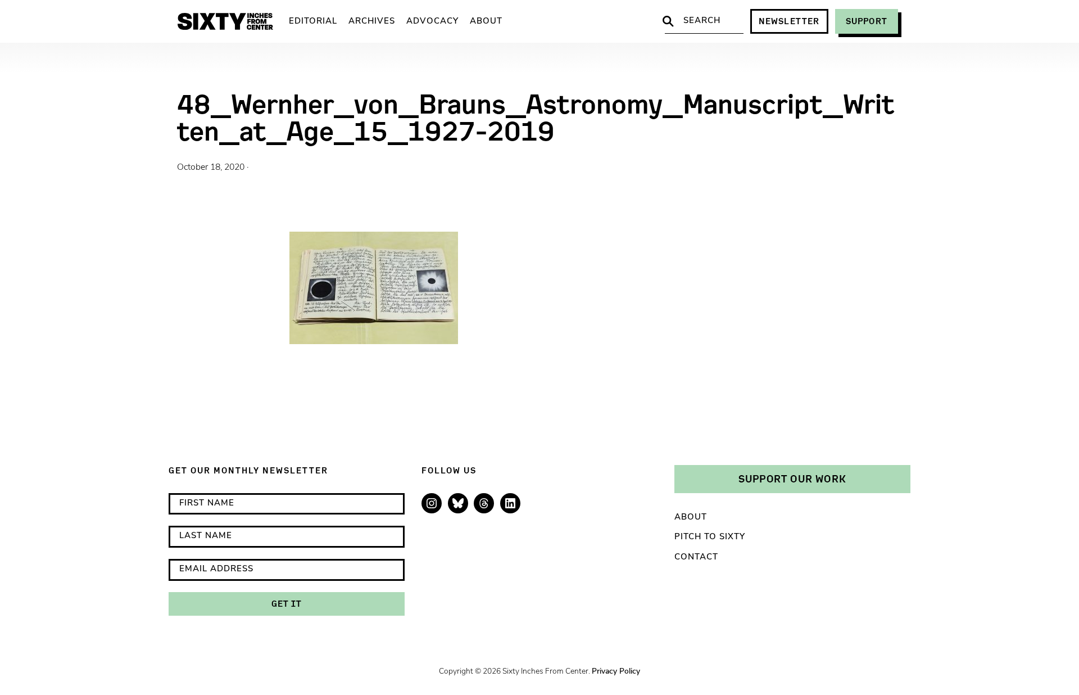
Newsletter (789, 21)
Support (866, 21)
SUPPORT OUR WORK (792, 478)
